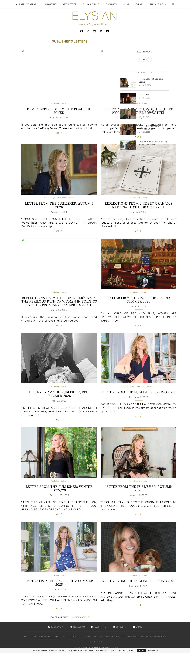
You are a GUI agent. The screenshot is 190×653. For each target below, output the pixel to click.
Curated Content (26, 4)
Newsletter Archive (93, 636)
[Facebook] (81, 31)
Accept (142, 650)
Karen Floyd (49, 198)
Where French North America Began (149, 127)
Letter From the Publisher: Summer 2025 (59, 583)
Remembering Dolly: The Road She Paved (59, 111)
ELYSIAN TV (111, 4)
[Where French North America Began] (128, 129)
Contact (65, 636)
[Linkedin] (101, 31)
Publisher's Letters (59, 103)
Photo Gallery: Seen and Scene (151, 80)
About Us (76, 636)
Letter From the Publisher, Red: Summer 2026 (59, 394)
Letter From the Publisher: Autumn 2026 (59, 205)
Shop (126, 4)
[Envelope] (107, 31)
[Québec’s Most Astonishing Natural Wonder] (128, 145)
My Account (30, 636)
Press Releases (113, 636)
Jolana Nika (144, 94)
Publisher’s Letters (48, 636)
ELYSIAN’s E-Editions (156, 636)
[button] (173, 4)
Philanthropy (158, 4)
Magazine (50, 4)
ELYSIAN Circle (91, 4)
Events (139, 4)
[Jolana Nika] (128, 98)
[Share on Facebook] (61, 133)
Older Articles (81, 617)
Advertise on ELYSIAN (133, 636)
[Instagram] (88, 31)
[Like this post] (58, 133)
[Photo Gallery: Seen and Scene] (128, 83)
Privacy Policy (95, 642)
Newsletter (69, 4)
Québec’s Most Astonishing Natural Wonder (153, 143)
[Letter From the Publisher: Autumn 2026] (128, 114)
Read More (153, 650)
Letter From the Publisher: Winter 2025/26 (59, 488)
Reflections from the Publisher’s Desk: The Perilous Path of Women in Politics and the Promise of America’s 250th (59, 301)
